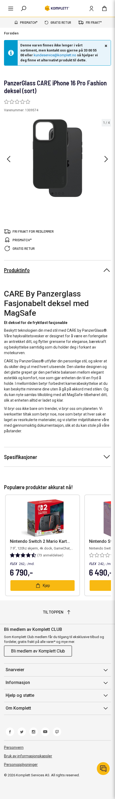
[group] (57, 158)
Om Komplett (18, 708)
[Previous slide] (8, 159)
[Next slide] (106, 159)
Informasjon (18, 682)
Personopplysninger (21, 764)
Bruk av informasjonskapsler (28, 756)
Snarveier (15, 669)
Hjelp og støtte (20, 695)
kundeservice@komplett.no (55, 55)
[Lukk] (105, 45)
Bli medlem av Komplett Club (38, 651)
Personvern (14, 747)
